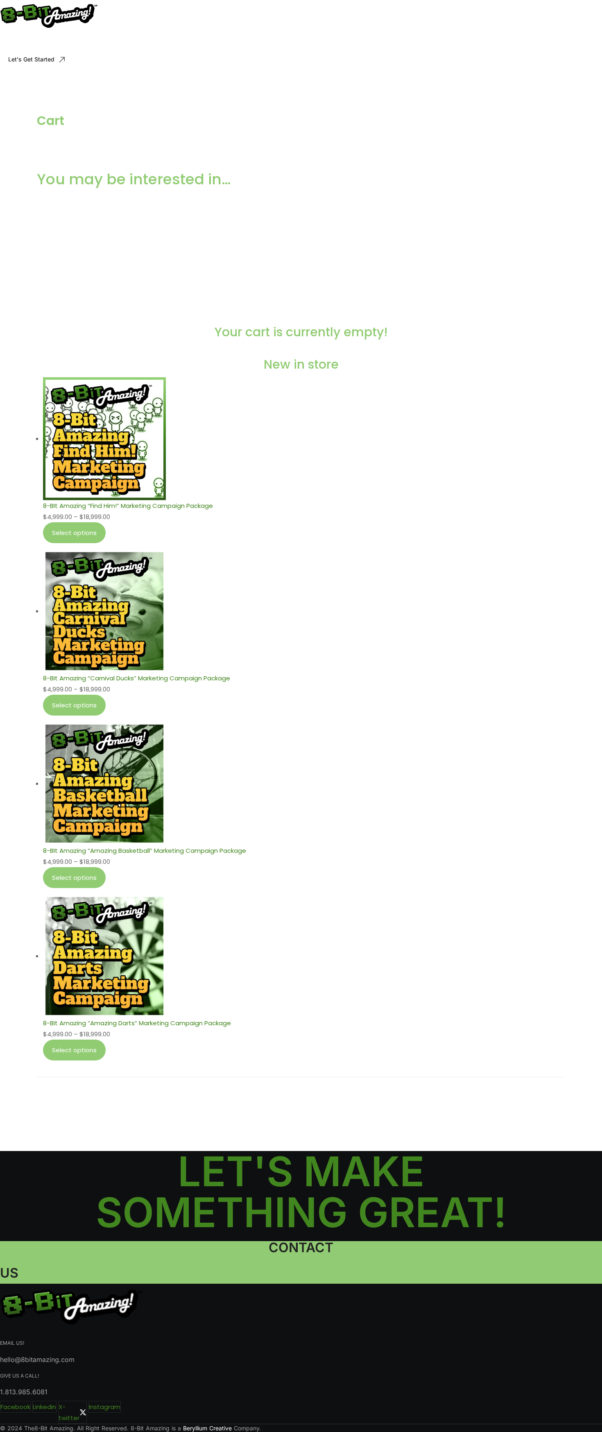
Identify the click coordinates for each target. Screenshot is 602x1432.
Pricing (225, 41)
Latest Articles (180, 41)
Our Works (130, 41)
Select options (74, 532)
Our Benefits (83, 41)
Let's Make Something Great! (301, 1192)
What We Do (33, 41)
